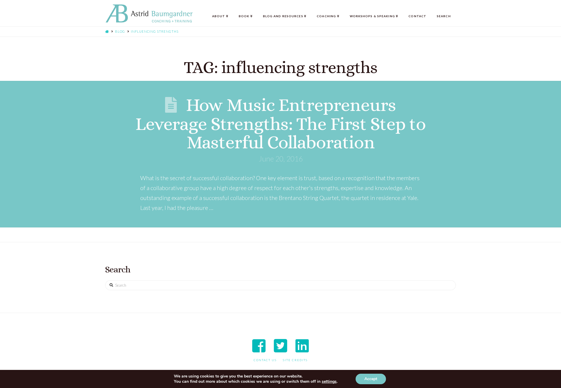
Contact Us (265, 360)
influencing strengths (155, 31)
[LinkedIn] (302, 345)
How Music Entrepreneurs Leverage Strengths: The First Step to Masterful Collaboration (280, 123)
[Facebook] (258, 345)
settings (329, 381)
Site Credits (295, 360)
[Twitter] (280, 345)
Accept (370, 379)
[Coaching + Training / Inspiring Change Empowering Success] (149, 13)
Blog (120, 31)
